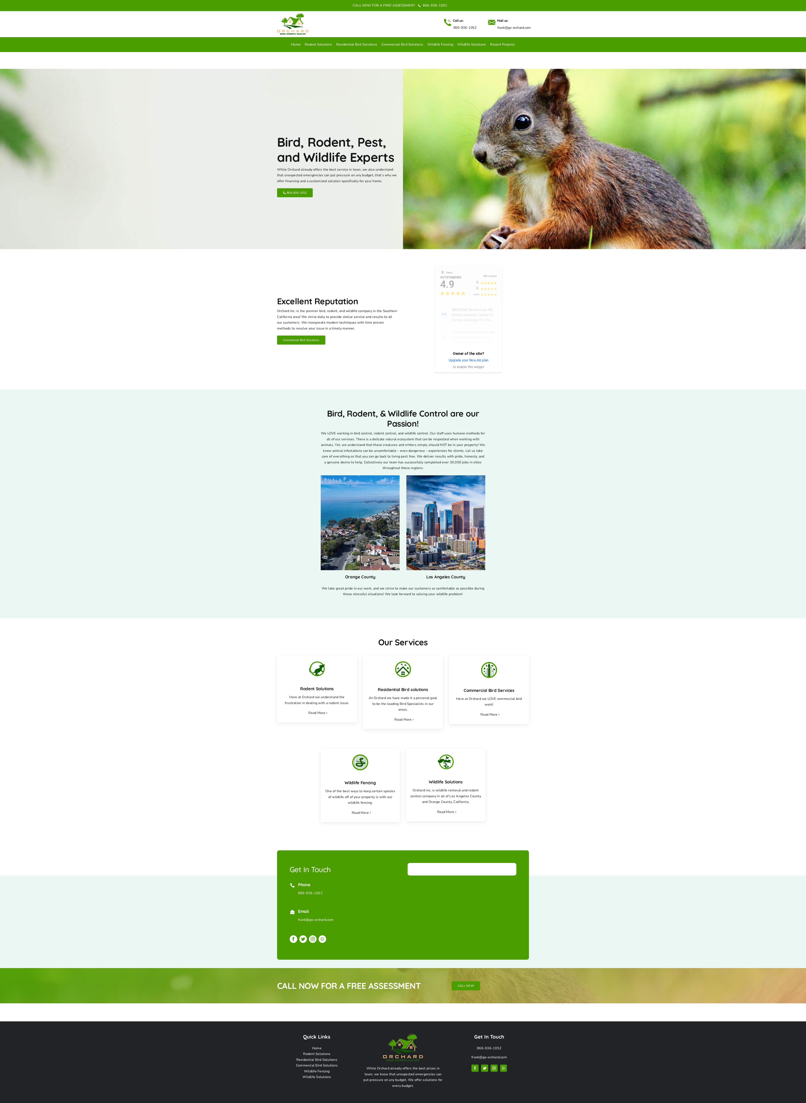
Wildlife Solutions (316, 1077)
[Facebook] (475, 1068)
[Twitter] (484, 1068)
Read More (316, 713)
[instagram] (313, 939)
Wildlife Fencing (317, 1071)
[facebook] (293, 939)
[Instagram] (494, 1068)
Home (317, 1048)
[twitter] (303, 939)
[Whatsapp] (503, 1068)
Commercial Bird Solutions (317, 1065)
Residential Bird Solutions (316, 1059)
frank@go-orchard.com (316, 919)
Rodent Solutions (316, 1054)
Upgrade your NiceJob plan (468, 360)
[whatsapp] (322, 939)
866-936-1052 (434, 5)
